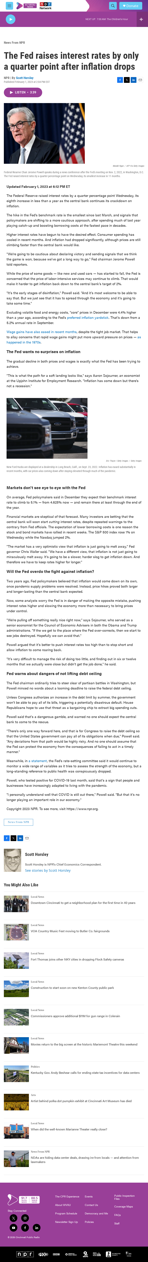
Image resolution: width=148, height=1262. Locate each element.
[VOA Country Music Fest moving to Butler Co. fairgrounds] (16, 932)
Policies (89, 1221)
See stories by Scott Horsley (48, 870)
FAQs (117, 1215)
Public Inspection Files (124, 1197)
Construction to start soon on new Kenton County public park (72, 987)
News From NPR (14, 43)
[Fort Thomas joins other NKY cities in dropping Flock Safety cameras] (16, 960)
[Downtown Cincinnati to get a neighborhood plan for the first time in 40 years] (16, 904)
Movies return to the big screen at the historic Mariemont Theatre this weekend (84, 1044)
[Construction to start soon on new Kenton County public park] (16, 989)
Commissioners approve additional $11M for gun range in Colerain (75, 1016)
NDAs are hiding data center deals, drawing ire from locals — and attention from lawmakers (85, 1159)
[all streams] (142, 19)
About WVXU (63, 1205)
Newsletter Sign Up (66, 1221)
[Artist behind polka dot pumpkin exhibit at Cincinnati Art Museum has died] (16, 1102)
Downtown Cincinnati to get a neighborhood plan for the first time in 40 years (83, 902)
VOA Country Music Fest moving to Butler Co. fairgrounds (70, 931)
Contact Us (91, 1205)
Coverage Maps (123, 1206)
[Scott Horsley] (12, 860)
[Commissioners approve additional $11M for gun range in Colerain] (16, 1017)
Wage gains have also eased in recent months (42, 331)
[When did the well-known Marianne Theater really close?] (16, 1130)
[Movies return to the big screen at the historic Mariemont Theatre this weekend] (16, 1045)
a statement (38, 760)
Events (89, 1196)
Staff (116, 1223)
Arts (33, 1095)
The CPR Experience (67, 1196)
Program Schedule (66, 1213)
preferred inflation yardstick (88, 317)
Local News (37, 896)
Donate (132, 6)
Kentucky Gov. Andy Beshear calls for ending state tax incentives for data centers (85, 1072)
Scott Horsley (25, 78)
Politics (35, 1066)
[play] (11, 19)
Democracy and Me (96, 1213)
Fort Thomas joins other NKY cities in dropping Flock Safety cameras (77, 959)
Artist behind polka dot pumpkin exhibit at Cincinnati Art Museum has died (81, 1101)
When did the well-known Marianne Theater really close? (69, 1129)
